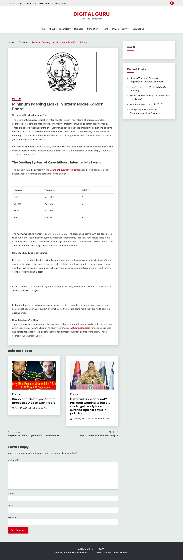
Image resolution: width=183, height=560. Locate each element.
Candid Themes (120, 552)
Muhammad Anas (39, 115)
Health (105, 28)
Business (78, 28)
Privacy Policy (59, 3)
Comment (13, 459)
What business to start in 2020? (146, 104)
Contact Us (30, 3)
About (11, 3)
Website (12, 517)
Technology (65, 28)
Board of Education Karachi (64, 169)
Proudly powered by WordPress (72, 552)
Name (12, 493)
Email (11, 505)
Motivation (92, 28)
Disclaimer (44, 3)
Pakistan (16, 98)
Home (42, 28)
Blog (19, 3)
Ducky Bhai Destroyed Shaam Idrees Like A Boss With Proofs (33, 401)
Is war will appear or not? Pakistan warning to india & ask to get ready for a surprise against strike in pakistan (90, 406)
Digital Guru (91, 14)
